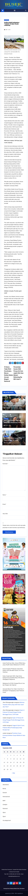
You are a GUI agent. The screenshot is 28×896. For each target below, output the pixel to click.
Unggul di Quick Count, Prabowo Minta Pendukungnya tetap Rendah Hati (13, 727)
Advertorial (6, 784)
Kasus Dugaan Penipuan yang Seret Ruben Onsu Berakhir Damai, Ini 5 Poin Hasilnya (13, 670)
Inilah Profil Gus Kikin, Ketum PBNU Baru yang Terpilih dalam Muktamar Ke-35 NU (13, 405)
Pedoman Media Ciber (14, 888)
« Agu (13, 773)
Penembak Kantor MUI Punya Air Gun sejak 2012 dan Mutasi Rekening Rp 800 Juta (18, 373)
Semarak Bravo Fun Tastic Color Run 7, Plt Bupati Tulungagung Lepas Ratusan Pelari (13, 690)
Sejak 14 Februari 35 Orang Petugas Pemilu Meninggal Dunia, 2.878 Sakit (13, 712)
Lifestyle (5, 804)
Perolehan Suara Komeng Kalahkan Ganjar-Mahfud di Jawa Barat (14, 735)
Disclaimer (22, 888)
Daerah (5, 792)
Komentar (5, 463)
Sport (4, 816)
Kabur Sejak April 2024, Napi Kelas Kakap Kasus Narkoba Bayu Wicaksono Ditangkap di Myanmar (14, 422)
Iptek (4, 800)
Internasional (6, 796)
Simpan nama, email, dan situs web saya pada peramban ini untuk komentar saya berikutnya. (14, 526)
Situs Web (5, 513)
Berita (4, 788)
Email (4, 504)
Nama (4, 494)
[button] (25, 10)
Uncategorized (7, 820)
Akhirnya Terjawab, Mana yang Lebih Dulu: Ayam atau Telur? (13, 704)
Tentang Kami (6, 888)
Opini (4, 812)
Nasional (6, 401)
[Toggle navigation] (14, 10)
